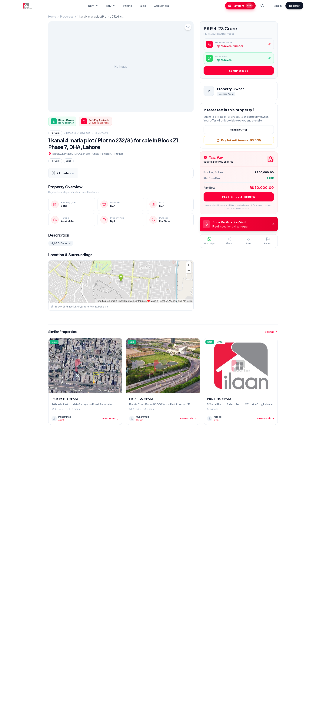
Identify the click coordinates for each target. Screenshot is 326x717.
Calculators (161, 5)
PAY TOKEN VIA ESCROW (238, 197)
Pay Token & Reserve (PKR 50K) (241, 140)
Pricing (127, 5)
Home (52, 16)
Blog (143, 5)
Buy (108, 5)
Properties (66, 16)
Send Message (238, 70)
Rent (91, 5)
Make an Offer (238, 129)
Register (294, 5)
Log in (278, 5)
